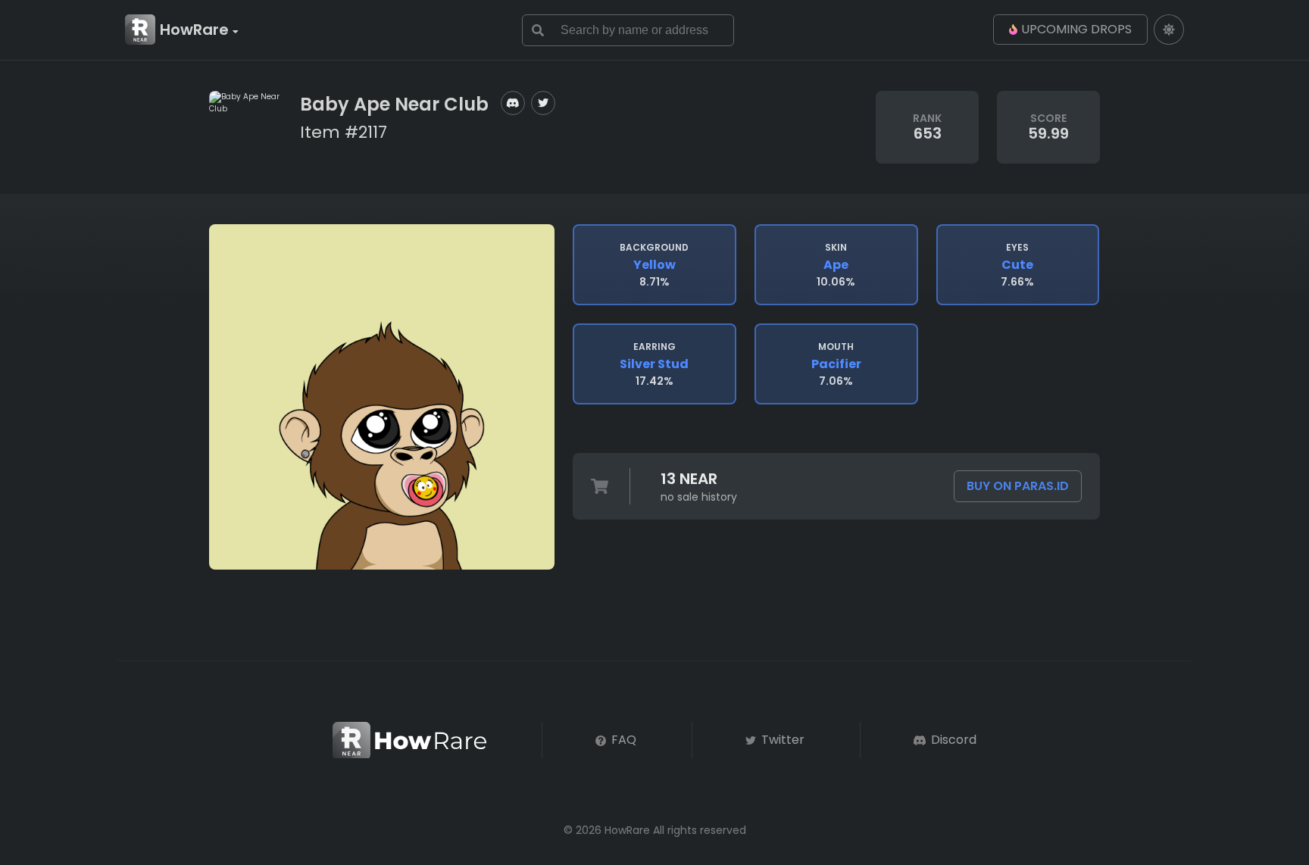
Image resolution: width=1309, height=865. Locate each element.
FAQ (622, 739)
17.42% (654, 364)
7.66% (1017, 265)
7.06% (836, 364)
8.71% (654, 265)
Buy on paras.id (1018, 486)
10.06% (836, 265)
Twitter (781, 739)
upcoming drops (1076, 29)
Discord (952, 739)
